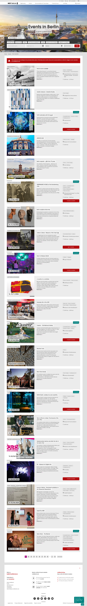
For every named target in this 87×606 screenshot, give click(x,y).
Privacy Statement (18, 603)
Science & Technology (13, 136)
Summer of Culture (74, 116)
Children (64, 257)
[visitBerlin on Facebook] (34, 598)
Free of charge (65, 93)
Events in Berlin (43, 27)
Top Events (20, 37)
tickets (39, 583)
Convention (9, 586)
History (64, 69)
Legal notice (10, 603)
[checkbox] (10, 42)
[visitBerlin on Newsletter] (52, 598)
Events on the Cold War (67, 444)
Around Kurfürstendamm (67, 538)
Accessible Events (66, 116)
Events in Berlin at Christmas (68, 540)
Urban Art (70, 465)
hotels (48, 581)
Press (8, 583)
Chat (82, 604)
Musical (9, 532)
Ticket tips (65, 397)
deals (45, 581)
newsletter (11, 579)
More (79, 42)
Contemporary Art (66, 117)
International (69, 69)
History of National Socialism (68, 189)
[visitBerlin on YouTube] (42, 598)
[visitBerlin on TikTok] (49, 598)
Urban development (74, 71)
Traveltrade (9, 587)
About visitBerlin (10, 582)
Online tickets (68, 45)
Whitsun (72, 328)
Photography (11, 66)
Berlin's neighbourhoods (71, 488)
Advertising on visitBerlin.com (13, 588)
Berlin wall (65, 303)
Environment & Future (67, 233)
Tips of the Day (12, 37)
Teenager (72, 139)
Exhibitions (10, 159)
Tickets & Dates (71, 129)
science (73, 233)
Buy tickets (71, 247)
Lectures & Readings (13, 277)
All (6, 37)
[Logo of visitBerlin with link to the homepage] (13, 3)
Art (8, 113)
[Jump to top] (79, 568)
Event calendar (43, 31)
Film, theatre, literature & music (16, 485)
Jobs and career (10, 585)
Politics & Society (66, 71)
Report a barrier (37, 603)
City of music (72, 490)
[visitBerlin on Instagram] (45, 598)
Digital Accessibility (28, 603)
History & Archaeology (13, 182)
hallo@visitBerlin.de (12, 574)
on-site (42, 578)
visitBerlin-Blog (61, 572)
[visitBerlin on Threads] (38, 598)
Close (83, 597)
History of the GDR (66, 280)
